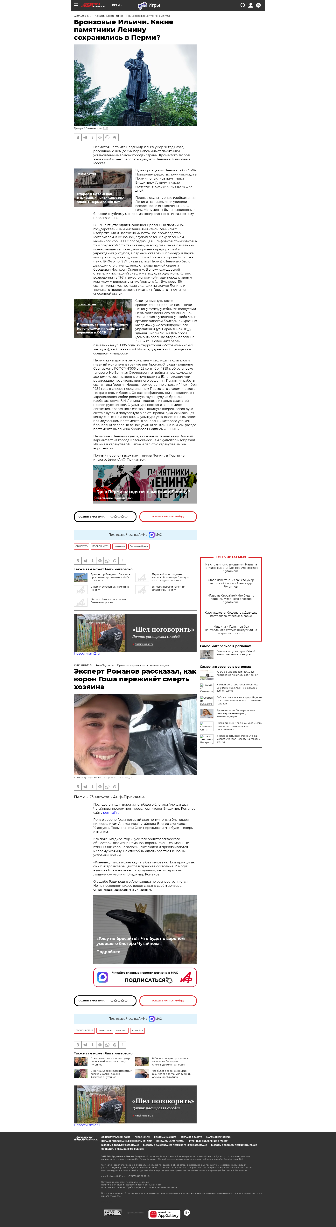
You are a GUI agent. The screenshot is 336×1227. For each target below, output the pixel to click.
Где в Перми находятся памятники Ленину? (143, 491)
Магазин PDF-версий (218, 1137)
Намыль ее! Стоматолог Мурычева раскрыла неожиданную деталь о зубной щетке (237, 687)
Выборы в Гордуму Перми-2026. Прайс (234, 1145)
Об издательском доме (115, 1137)
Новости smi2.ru (87, 653)
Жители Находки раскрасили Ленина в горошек (108, 601)
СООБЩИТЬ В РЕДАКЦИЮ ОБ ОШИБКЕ (122, 1149)
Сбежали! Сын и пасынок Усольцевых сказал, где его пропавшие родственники (239, 726)
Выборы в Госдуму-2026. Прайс (120, 1145)
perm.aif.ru (111, 813)
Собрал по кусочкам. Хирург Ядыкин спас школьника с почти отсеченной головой (239, 700)
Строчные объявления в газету (208, 1141)
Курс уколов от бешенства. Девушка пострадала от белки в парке (231, 614)
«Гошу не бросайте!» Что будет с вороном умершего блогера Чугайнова (231, 599)
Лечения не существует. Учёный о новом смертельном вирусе (237, 653)
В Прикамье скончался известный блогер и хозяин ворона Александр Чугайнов (111, 1074)
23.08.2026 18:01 (83, 665)
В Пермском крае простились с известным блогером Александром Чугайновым (171, 1061)
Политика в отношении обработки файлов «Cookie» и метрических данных (139, 1187)
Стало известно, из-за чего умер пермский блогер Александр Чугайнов (231, 583)
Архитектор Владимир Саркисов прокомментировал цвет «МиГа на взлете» (110, 577)
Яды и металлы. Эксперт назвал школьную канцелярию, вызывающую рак (236, 713)
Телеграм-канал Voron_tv (117, 777)
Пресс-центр (142, 1137)
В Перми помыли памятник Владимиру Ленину (168, 588)
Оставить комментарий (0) (168, 516)
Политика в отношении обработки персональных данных (131, 1185)
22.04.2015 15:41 (83, 15)
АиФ (105, 128)
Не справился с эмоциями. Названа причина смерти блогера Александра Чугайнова (231, 568)
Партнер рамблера (135, 1212)
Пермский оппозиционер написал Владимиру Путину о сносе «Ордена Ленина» (170, 577)
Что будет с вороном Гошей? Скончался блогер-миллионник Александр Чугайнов (171, 1074)
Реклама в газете (191, 1137)
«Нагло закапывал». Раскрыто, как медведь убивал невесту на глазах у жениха (238, 738)
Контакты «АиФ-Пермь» (170, 1141)
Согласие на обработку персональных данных (125, 1182)
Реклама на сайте (165, 1137)
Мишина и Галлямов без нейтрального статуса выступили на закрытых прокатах (231, 630)
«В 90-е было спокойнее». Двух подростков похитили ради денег (237, 673)
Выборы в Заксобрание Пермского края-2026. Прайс (175, 1145)
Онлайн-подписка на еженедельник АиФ (126, 1141)
